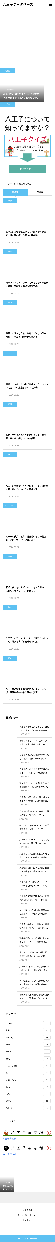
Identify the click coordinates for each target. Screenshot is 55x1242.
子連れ (7, 104)
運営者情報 (27, 1210)
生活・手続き (10, 505)
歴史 (9, 455)
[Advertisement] (27, 37)
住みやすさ (10, 556)
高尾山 (7, 71)
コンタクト (27, 1220)
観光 (9, 607)
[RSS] (27, 1227)
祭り (9, 353)
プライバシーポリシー (27, 1215)
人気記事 (40, 192)
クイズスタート (27, 169)
